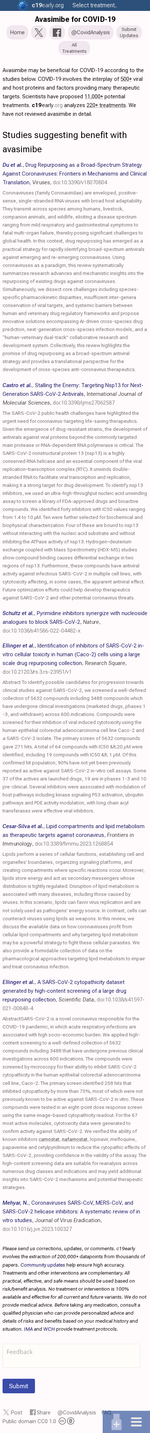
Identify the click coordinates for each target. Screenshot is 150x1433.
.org (48, 5)
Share (44, 1412)
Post (16, 1412)
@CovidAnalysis (77, 1412)
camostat (49, 1139)
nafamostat (74, 1139)
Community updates (42, 1265)
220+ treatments (106, 105)
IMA (28, 1329)
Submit (18, 1386)
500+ (126, 79)
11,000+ (93, 96)
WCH (49, 1329)
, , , (75, 174)
